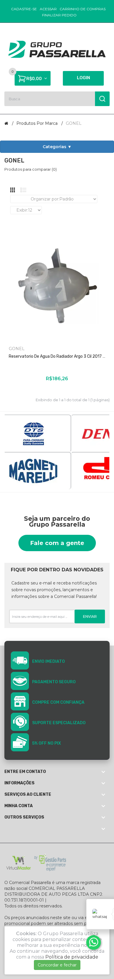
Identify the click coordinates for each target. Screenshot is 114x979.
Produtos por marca (37, 123)
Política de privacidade (71, 957)
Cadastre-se (24, 9)
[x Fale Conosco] (93, 942)
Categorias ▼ (57, 146)
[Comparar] (44, 390)
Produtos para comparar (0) (30, 169)
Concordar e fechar (57, 965)
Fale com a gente (57, 542)
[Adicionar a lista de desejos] (52, 390)
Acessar (48, 9)
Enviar (90, 616)
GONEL (74, 123)
